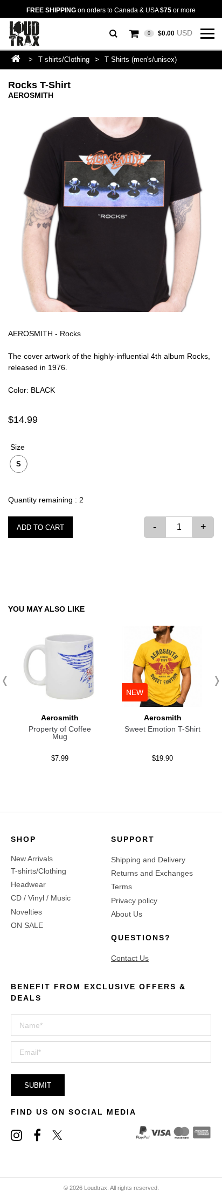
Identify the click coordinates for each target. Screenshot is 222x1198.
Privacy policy (134, 900)
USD (170, 33)
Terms (121, 886)
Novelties (26, 912)
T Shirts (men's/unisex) (141, 59)
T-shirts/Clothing (38, 871)
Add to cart (40, 527)
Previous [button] (8, 681)
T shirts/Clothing (63, 59)
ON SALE (27, 925)
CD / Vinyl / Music (41, 898)
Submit (37, 1085)
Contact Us (130, 958)
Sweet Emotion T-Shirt (162, 729)
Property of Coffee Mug (60, 733)
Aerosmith (30, 95)
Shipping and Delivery (148, 859)
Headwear (28, 884)
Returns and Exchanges (152, 873)
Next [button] (214, 681)
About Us (126, 914)
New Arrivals (32, 858)
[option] (111, 214)
